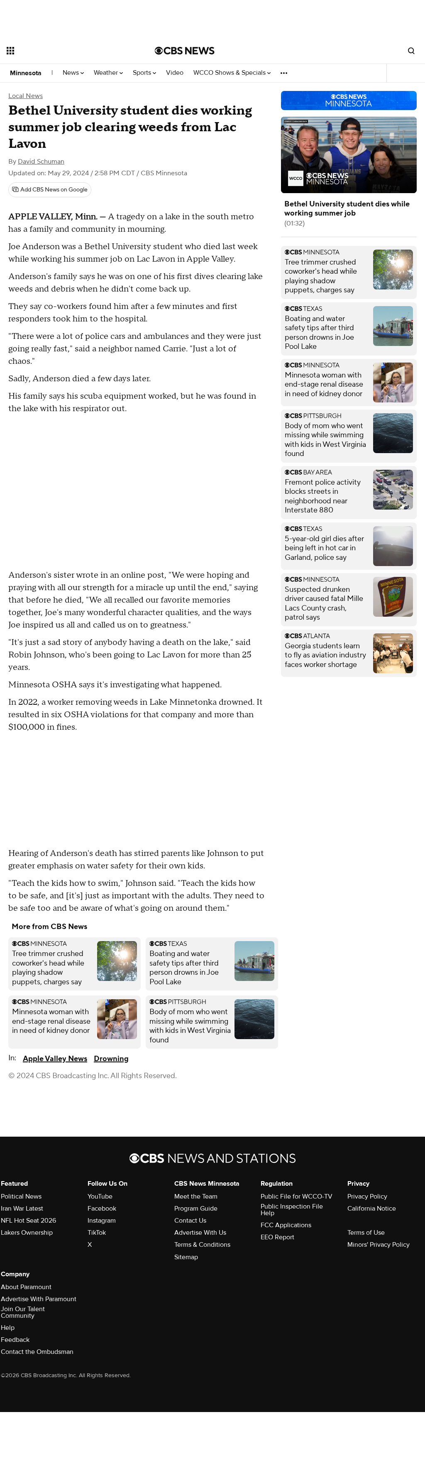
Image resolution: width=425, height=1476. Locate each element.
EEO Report (277, 1237)
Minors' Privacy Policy (378, 1244)
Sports (143, 73)
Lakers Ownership (27, 1232)
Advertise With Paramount (38, 1299)
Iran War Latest (22, 1208)
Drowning (111, 1059)
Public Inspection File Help (292, 1209)
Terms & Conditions (202, 1244)
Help (8, 1327)
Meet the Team (195, 1196)
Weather (107, 73)
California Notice (371, 1208)
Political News (21, 1196)
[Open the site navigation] (66, 50)
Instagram (102, 1220)
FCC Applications (286, 1225)
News (72, 73)
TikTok (97, 1232)
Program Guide (195, 1208)
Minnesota (26, 73)
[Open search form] (411, 50)
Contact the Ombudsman (37, 1352)
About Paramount (26, 1287)
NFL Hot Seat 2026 (28, 1220)
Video (174, 73)
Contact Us (190, 1220)
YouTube (100, 1196)
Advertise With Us (200, 1232)
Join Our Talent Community (23, 1312)
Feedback (15, 1339)
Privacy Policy (367, 1196)
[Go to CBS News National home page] (185, 51)
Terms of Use (366, 1232)
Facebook (102, 1208)
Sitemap (186, 1257)
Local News (25, 96)
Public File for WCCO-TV (296, 1196)
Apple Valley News (55, 1059)
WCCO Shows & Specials (230, 73)
